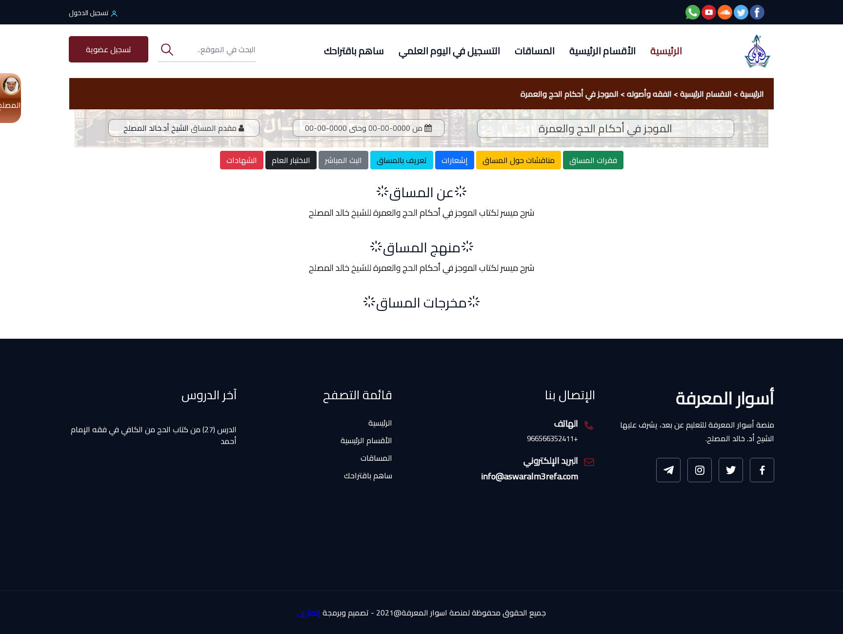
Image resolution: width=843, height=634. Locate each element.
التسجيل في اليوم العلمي (449, 50)
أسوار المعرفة (725, 398)
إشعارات (455, 160)
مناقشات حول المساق (518, 160)
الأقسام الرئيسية (602, 50)
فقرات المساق (593, 160)
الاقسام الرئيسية (706, 93)
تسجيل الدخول (88, 12)
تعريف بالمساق (402, 160)
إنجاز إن (309, 613)
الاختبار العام (291, 160)
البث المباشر (343, 160)
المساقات (535, 50)
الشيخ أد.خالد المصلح (156, 128)
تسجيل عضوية (108, 49)
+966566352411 (552, 439)
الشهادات (241, 160)
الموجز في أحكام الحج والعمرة (570, 93)
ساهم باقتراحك (354, 50)
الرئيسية (666, 50)
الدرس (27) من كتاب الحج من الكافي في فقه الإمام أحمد (154, 425)
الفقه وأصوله (649, 93)
